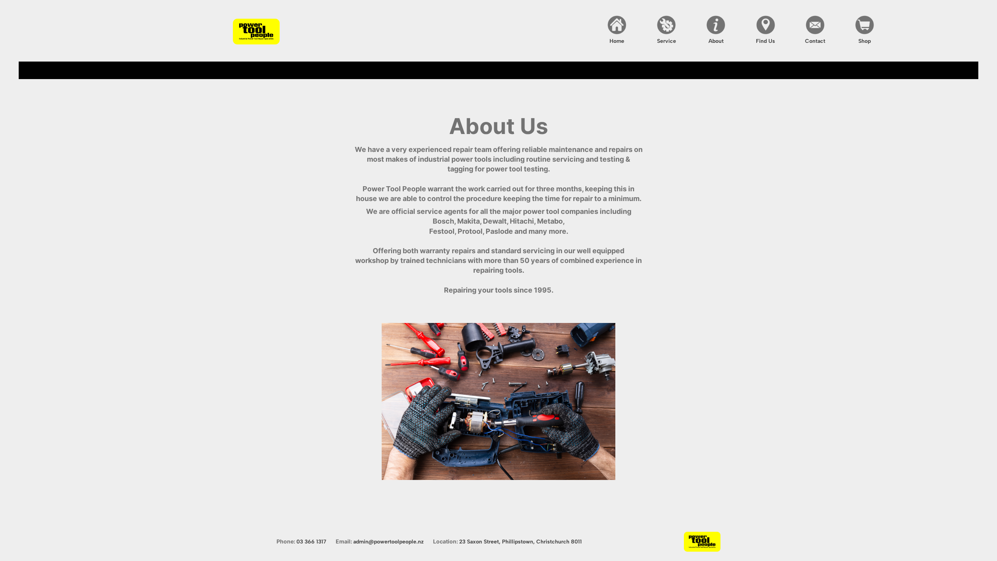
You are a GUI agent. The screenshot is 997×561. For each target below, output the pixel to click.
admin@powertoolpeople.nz (388, 541)
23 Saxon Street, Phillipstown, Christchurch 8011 (520, 541)
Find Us (765, 41)
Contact (815, 41)
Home (616, 41)
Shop (864, 41)
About (716, 41)
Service (666, 41)
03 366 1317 (311, 541)
